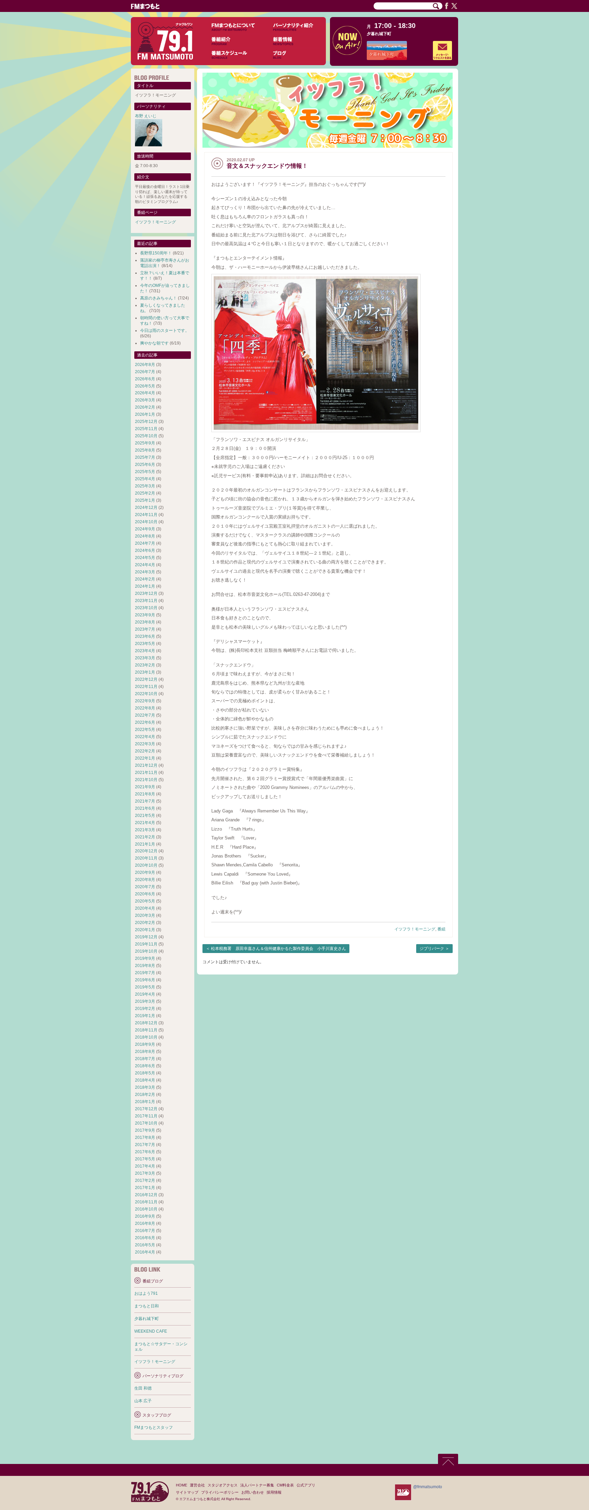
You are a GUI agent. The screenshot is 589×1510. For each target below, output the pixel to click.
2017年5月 (145, 1159)
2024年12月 (146, 507)
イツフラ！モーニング (414, 929)
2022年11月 (146, 686)
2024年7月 (145, 543)
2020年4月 (145, 908)
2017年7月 (145, 1144)
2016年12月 (146, 1194)
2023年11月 (146, 600)
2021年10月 (146, 779)
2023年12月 (146, 593)
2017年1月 (145, 1187)
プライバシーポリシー (220, 1492)
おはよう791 (146, 1293)
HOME (181, 1485)
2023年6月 (145, 636)
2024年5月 (145, 557)
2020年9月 (145, 872)
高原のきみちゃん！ (158, 298)
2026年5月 (145, 386)
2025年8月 (145, 450)
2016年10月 (146, 1209)
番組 (441, 929)
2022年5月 (145, 729)
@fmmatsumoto (427, 1486)
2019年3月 (145, 1001)
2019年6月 (145, 980)
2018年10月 (146, 1037)
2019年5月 (145, 987)
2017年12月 (146, 1108)
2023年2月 (145, 665)
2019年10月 (146, 951)
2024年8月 (145, 536)
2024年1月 (145, 586)
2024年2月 (145, 579)
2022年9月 (145, 701)
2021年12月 (146, 765)
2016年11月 (146, 1202)
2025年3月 (145, 486)
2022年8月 (145, 708)
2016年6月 (145, 1237)
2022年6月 (145, 722)
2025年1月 (145, 500)
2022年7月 (145, 715)
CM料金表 (285, 1485)
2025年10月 (146, 436)
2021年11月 (146, 772)
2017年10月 (146, 1123)
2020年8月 (145, 879)
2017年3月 (145, 1173)
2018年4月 (145, 1080)
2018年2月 (145, 1094)
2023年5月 (145, 643)
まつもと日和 (146, 1306)
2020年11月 (146, 858)
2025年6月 (145, 464)
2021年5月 (145, 815)
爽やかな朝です (154, 343)
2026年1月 (145, 414)
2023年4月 (145, 650)
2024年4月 (145, 564)
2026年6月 (145, 379)
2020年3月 (145, 915)
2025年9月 (145, 443)
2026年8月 (145, 364)
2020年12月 (146, 851)
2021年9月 (145, 787)
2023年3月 (145, 658)
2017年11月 (146, 1116)
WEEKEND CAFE (150, 1331)
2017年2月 (145, 1180)
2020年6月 (145, 894)
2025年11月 (146, 428)
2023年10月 (146, 607)
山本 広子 (143, 1400)
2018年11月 (146, 1030)
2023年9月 (145, 615)
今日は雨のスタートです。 (164, 330)
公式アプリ (306, 1485)
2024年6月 (145, 550)
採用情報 (274, 1492)
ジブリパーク (432, 948)
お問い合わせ (252, 1492)
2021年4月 (145, 822)
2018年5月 (145, 1073)
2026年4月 (145, 393)
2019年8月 (145, 965)
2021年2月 (145, 837)
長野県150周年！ (156, 253)
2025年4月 (145, 479)
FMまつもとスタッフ (153, 1427)
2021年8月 (145, 794)
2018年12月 (146, 1023)
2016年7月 (145, 1230)
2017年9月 (145, 1130)
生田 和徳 (143, 1388)
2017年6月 (145, 1151)
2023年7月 (145, 629)
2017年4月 (145, 1166)
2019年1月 (145, 1015)
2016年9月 (145, 1216)
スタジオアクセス (223, 1485)
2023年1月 (145, 672)
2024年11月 (146, 514)
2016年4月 (145, 1252)
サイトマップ (187, 1492)
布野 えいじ (145, 116)
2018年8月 (145, 1051)
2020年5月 (145, 901)
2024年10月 (146, 521)
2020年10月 (146, 865)
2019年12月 (146, 937)
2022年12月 (146, 679)
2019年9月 (145, 958)
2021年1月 (145, 844)
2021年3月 (145, 829)
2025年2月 (145, 493)
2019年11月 (146, 944)
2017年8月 (145, 1137)
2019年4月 (145, 994)
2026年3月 (145, 400)
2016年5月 (145, 1245)
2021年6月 (145, 808)
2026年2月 (145, 407)
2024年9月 (145, 529)
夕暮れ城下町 (379, 33)
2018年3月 (145, 1087)
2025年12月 (146, 421)
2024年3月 (145, 572)
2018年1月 (145, 1101)
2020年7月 (145, 886)
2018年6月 (145, 1066)
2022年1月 (145, 758)
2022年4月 (145, 736)
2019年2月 (145, 1008)
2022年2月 (145, 751)
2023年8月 (145, 622)
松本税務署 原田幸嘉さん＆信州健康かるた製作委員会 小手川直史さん (278, 948)
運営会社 (197, 1485)
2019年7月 (145, 972)
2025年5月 (145, 471)
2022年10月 (146, 693)
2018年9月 (145, 1044)
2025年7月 (145, 457)
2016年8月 (145, 1223)
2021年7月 (145, 801)
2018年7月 (145, 1058)
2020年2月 (145, 922)
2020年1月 (145, 929)
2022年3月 (145, 744)
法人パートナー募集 (257, 1485)
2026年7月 (145, 371)
